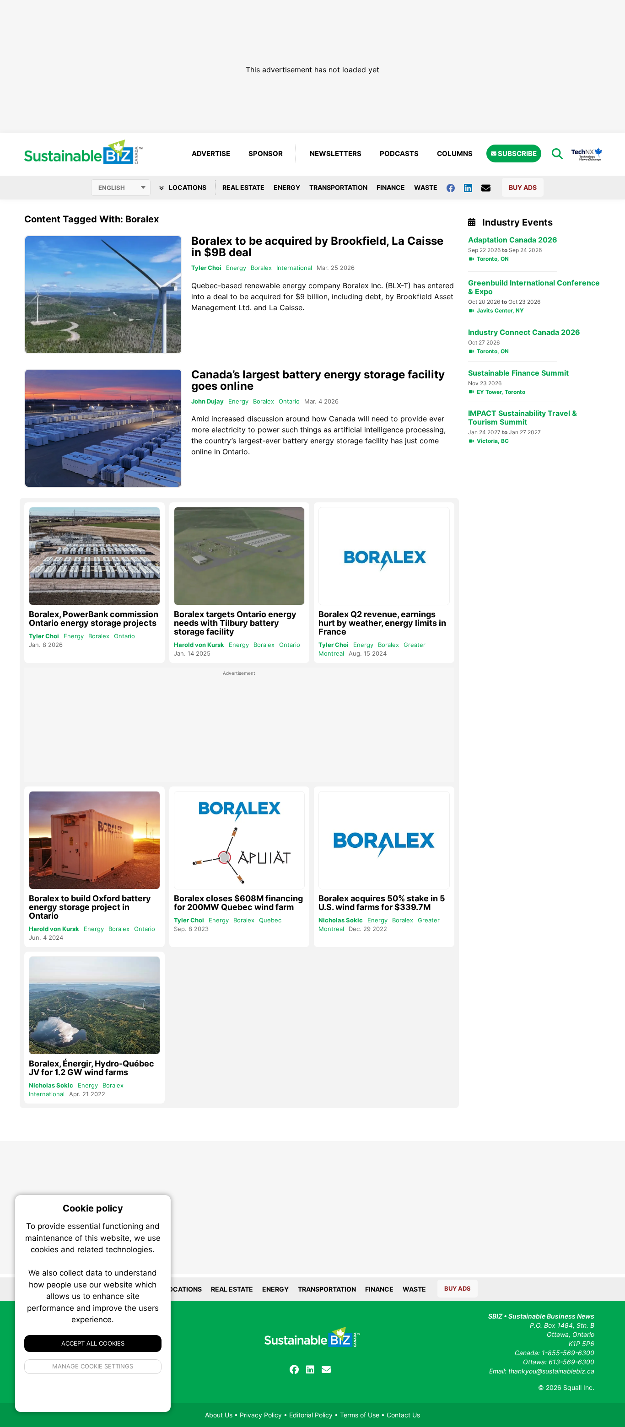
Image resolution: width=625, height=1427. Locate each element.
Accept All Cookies (92, 1343)
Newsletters (335, 153)
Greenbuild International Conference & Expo (534, 287)
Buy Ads (523, 187)
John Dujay (207, 401)
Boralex (261, 267)
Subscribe (516, 153)
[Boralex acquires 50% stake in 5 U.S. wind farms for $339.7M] (384, 840)
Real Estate (243, 187)
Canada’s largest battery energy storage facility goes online (318, 380)
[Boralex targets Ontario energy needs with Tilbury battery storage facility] (239, 556)
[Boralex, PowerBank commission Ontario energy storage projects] (94, 556)
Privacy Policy (261, 1415)
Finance (391, 187)
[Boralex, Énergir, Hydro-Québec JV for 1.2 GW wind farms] (94, 1005)
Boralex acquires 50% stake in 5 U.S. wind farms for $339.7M (381, 903)
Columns (455, 153)
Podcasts (399, 153)
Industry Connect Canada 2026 (524, 332)
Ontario (289, 401)
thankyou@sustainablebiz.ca (551, 1371)
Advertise (211, 153)
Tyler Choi (206, 267)
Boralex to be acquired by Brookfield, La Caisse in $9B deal (317, 246)
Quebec (270, 920)
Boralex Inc (362, 285)
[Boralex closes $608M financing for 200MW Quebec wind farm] (239, 840)
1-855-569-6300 (568, 1353)
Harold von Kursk (199, 644)
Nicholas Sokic (340, 920)
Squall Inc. (578, 1387)
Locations (186, 187)
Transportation (338, 187)
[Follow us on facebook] (455, 187)
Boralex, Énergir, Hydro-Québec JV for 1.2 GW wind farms (91, 1068)
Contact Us (403, 1415)
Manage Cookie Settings (93, 1366)
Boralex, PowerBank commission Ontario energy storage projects (93, 618)
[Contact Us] (490, 187)
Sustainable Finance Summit (518, 373)
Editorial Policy (311, 1415)
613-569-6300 (571, 1362)
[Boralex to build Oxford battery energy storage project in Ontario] (94, 840)
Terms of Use (359, 1415)
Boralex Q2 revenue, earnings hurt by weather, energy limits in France (382, 622)
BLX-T (398, 285)
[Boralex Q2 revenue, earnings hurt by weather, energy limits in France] (384, 556)
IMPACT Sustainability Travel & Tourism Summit (522, 417)
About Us (218, 1415)
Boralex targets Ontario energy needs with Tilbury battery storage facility (235, 622)
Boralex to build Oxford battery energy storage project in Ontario (90, 907)
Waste (425, 187)
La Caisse (285, 307)
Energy (287, 187)
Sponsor (265, 153)
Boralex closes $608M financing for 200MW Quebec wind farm (238, 903)
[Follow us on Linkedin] (472, 187)
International (294, 267)
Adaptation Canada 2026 (512, 240)
